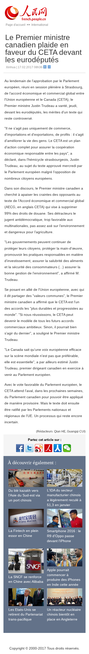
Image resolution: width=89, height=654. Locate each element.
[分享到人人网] (58, 448)
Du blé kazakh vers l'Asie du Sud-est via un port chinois (24, 495)
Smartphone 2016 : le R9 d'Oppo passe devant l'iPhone (64, 536)
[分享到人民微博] (48, 448)
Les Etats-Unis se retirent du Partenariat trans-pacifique (25, 614)
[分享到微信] (67, 448)
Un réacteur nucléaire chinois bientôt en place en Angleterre (64, 614)
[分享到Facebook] (20, 448)
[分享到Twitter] (29, 448)
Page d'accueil (15, 25)
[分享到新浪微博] (39, 448)
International (39, 25)
